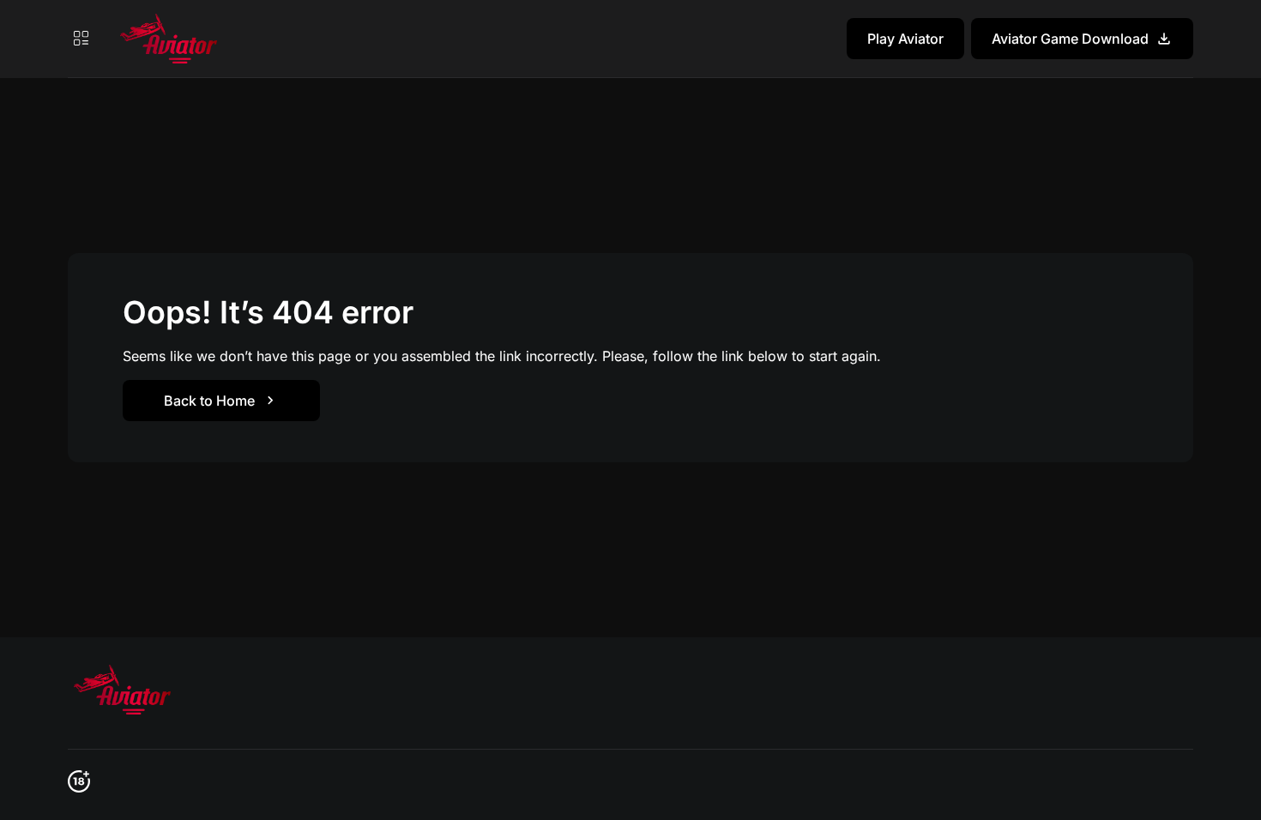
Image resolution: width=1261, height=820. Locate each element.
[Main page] (165, 38)
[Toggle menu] (81, 38)
